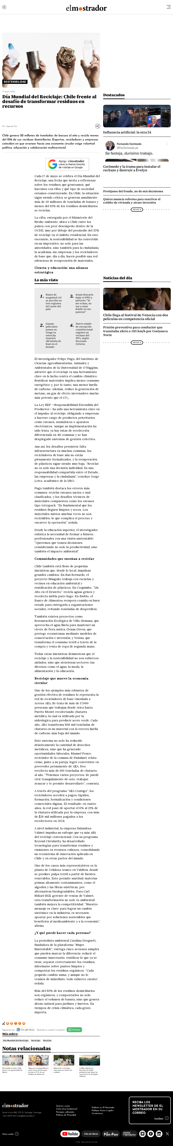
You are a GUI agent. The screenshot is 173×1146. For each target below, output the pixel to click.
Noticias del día (117, 277)
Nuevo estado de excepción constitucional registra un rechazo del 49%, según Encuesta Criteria (84, 333)
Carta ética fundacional (66, 1108)
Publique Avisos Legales (103, 1110)
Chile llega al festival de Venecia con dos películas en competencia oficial (135, 317)
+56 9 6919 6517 (9, 1115)
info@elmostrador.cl (25, 1115)
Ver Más (136, 209)
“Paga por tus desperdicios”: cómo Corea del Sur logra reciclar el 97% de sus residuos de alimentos (38, 1071)
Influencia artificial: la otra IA (127, 132)
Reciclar (47, 1040)
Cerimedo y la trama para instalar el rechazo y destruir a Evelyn (131, 168)
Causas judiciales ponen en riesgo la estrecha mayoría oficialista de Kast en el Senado (53, 335)
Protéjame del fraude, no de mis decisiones (133, 191)
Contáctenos (97, 1113)
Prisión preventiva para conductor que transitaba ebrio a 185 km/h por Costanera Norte (135, 331)
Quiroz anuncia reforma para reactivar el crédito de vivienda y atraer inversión (131, 200)
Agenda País (11, 125)
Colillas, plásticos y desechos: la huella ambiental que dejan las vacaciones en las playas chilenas (88, 1072)
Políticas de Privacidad (66, 1114)
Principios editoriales (65, 1111)
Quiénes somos (63, 1105)
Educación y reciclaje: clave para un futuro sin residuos (63, 1070)
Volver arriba (8, 1133)
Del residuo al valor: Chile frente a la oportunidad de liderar (12, 1070)
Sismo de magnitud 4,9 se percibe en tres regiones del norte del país (54, 302)
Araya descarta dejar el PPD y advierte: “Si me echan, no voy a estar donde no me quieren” (84, 303)
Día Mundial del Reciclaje (15, 1040)
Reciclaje (35, 1040)
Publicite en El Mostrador (103, 1107)
